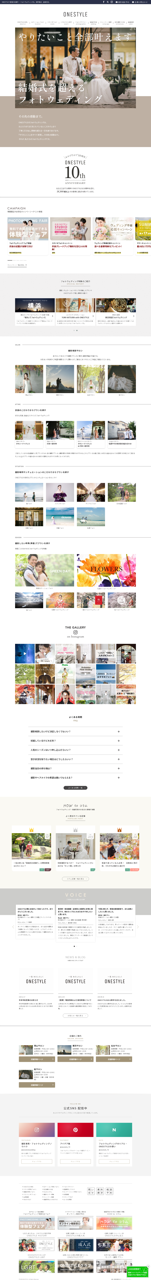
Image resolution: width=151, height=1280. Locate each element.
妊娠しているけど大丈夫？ (43, 740)
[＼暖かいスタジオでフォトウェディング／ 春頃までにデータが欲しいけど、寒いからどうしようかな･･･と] (106, 653)
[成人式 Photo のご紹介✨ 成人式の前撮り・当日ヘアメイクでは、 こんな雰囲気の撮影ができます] (65, 674)
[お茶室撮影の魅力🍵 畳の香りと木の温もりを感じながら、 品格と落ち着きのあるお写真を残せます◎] (45, 694)
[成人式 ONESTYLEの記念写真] (75, 1250)
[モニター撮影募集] (114, 1272)
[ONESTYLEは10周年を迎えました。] (115, 979)
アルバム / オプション (30, 1194)
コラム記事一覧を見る (75, 879)
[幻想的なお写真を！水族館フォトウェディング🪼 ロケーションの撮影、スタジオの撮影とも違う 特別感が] (25, 653)
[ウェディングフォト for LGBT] (37, 1272)
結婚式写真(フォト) (29, 1192)
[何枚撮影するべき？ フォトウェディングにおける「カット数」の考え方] (75, 858)
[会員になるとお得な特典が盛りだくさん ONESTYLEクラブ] (75, 1272)
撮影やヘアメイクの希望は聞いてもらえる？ (52, 777)
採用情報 (66, 1194)
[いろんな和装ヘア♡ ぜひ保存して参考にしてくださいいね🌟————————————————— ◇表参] (85, 694)
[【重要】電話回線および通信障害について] (75, 979)
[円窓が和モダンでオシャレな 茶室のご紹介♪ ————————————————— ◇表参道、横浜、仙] (126, 653)
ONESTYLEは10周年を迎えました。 (112, 1000)
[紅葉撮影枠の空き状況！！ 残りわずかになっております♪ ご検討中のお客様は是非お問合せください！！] (25, 694)
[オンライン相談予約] (75, 1229)
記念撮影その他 (48, 1189)
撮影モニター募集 (49, 1194)
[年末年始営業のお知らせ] (36, 979)
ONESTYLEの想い (29, 1187)
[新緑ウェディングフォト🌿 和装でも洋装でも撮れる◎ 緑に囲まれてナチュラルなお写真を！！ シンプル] (25, 674)
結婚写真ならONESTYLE (51, 1199)
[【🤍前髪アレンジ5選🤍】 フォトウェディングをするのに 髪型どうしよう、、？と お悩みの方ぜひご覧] (45, 653)
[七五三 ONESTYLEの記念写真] (114, 1250)
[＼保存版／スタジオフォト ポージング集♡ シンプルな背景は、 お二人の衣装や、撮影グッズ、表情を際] (65, 694)
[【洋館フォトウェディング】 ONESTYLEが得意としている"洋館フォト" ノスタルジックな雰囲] (45, 674)
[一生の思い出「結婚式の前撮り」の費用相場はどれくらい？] (31, 858)
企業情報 (26, 1197)
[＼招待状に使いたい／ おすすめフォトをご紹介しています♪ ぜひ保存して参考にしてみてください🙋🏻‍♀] (106, 674)
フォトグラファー (69, 1187)
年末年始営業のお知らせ (28, 1000)
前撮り (48, 870)
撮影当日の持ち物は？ (41, 768)
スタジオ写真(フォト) (30, 1189)
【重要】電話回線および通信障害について (74, 1000)
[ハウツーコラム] (114, 1229)
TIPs (41, 870)
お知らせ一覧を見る (75, 1015)
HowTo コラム (48, 1192)
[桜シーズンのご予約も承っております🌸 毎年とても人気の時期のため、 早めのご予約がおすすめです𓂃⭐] (65, 653)
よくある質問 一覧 (75, 788)
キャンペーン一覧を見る (16, 265)
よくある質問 (67, 1199)
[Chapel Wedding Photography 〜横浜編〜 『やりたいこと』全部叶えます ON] (85, 653)
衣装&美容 (134, 870)
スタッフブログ (68, 1197)
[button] (10, 260)
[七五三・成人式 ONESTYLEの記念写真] (37, 1250)
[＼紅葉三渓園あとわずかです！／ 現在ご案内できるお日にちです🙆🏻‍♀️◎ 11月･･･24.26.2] (126, 694)
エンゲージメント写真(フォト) (73, 1192)
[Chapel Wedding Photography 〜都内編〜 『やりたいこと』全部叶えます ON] (106, 694)
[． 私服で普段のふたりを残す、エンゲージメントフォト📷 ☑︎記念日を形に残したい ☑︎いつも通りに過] (126, 674)
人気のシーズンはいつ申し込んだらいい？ (51, 749)
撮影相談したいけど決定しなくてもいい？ (51, 731)
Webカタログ (27, 1199)
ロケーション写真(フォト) (51, 1187)
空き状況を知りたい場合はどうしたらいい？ (52, 759)
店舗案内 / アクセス (69, 1189)
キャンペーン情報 (49, 1197)
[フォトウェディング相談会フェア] (37, 1229)
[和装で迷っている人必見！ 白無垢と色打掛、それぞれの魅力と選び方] (119, 858)
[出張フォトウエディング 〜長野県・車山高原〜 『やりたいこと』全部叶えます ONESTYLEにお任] (85, 674)
